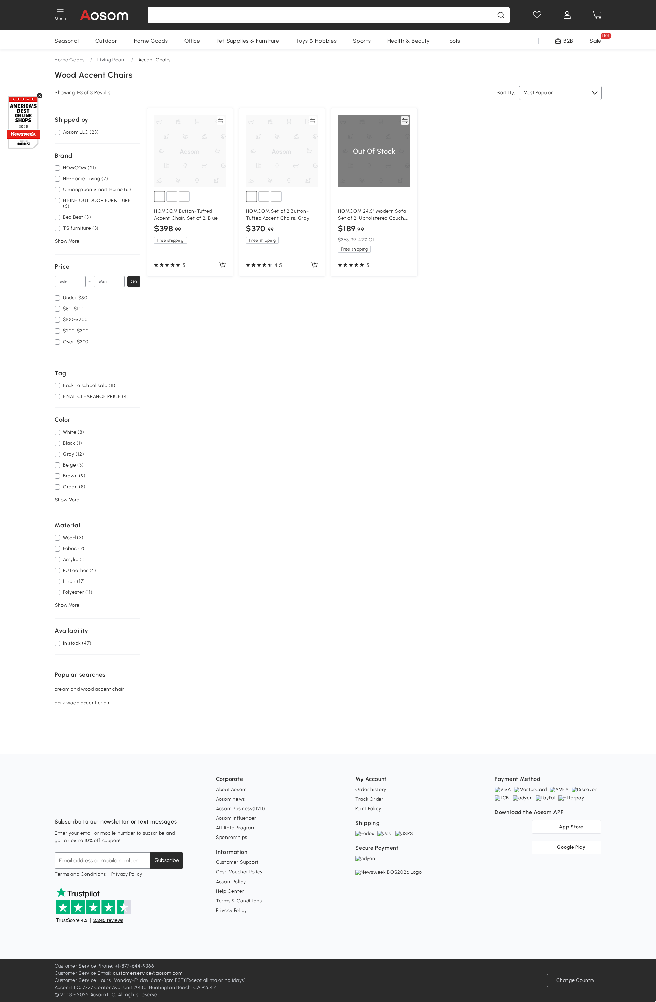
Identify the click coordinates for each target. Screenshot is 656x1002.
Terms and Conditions (80, 874)
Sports (362, 41)
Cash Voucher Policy (239, 872)
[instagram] (75, 804)
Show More (67, 241)
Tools (453, 41)
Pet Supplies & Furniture (248, 41)
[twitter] (120, 804)
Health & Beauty (408, 41)
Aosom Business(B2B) (240, 809)
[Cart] (597, 15)
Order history (370, 789)
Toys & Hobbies (316, 41)
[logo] (104, 15)
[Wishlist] (537, 15)
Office (192, 41)
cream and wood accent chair (89, 689)
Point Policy (368, 809)
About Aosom (231, 789)
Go (134, 281)
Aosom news (230, 799)
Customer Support (237, 862)
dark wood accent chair (82, 703)
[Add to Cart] (222, 265)
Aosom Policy (231, 882)
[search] (501, 15)
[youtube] (90, 804)
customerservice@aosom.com (148, 973)
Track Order (369, 799)
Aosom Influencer (236, 818)
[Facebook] (60, 804)
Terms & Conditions (239, 901)
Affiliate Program (236, 828)
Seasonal (67, 41)
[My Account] (567, 15)
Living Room (111, 60)
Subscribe (167, 860)
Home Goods (151, 41)
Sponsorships (231, 837)
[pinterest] (105, 804)
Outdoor (106, 41)
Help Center (230, 891)
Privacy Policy (126, 874)
